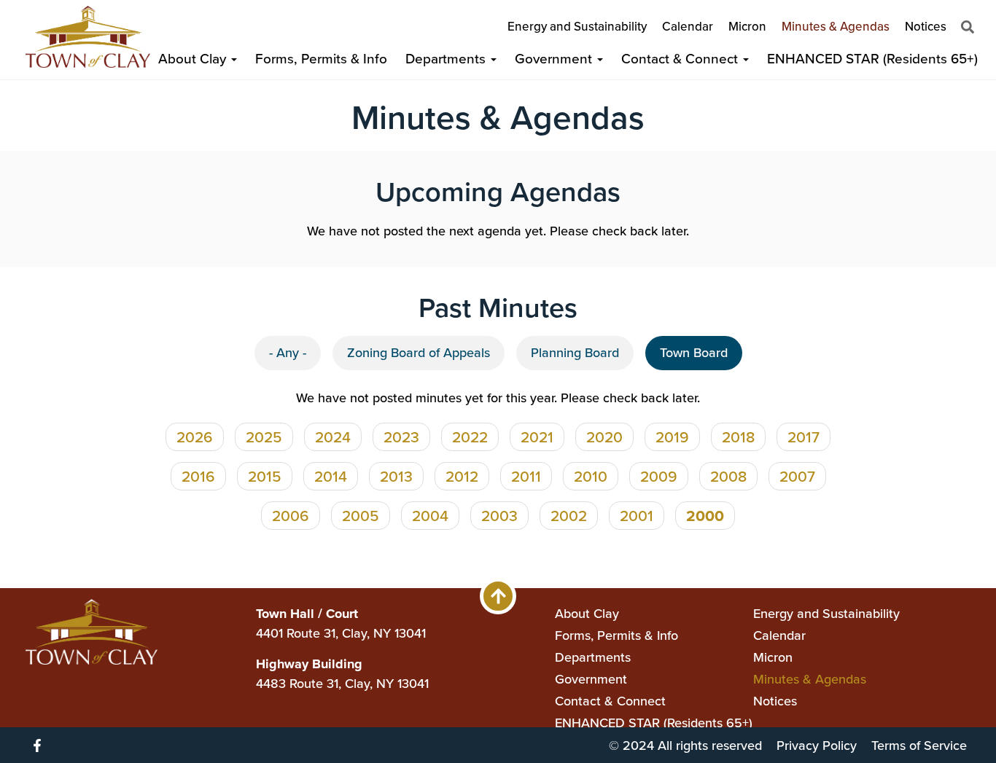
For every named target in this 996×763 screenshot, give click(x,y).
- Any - (287, 352)
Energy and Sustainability (577, 26)
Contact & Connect (681, 58)
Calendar (687, 26)
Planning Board (575, 352)
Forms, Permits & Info (321, 58)
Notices (925, 26)
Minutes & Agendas (836, 26)
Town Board (694, 352)
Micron (747, 26)
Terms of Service (919, 745)
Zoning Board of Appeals (418, 352)
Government (555, 58)
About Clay (194, 58)
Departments (447, 58)
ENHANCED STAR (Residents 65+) (872, 58)
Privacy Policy (817, 745)
